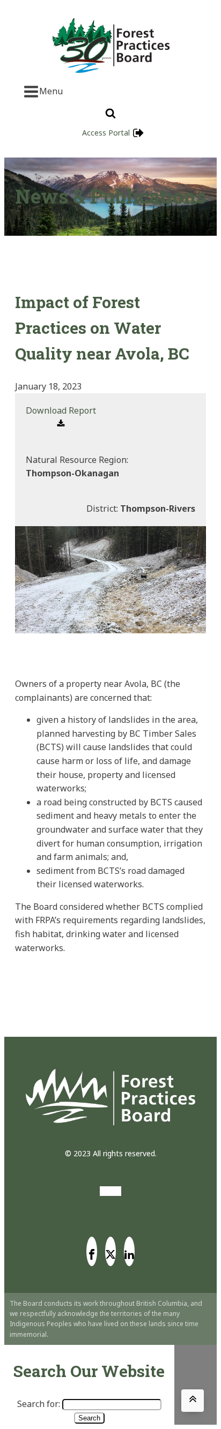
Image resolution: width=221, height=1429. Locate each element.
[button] (61, 417)
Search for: (38, 1404)
